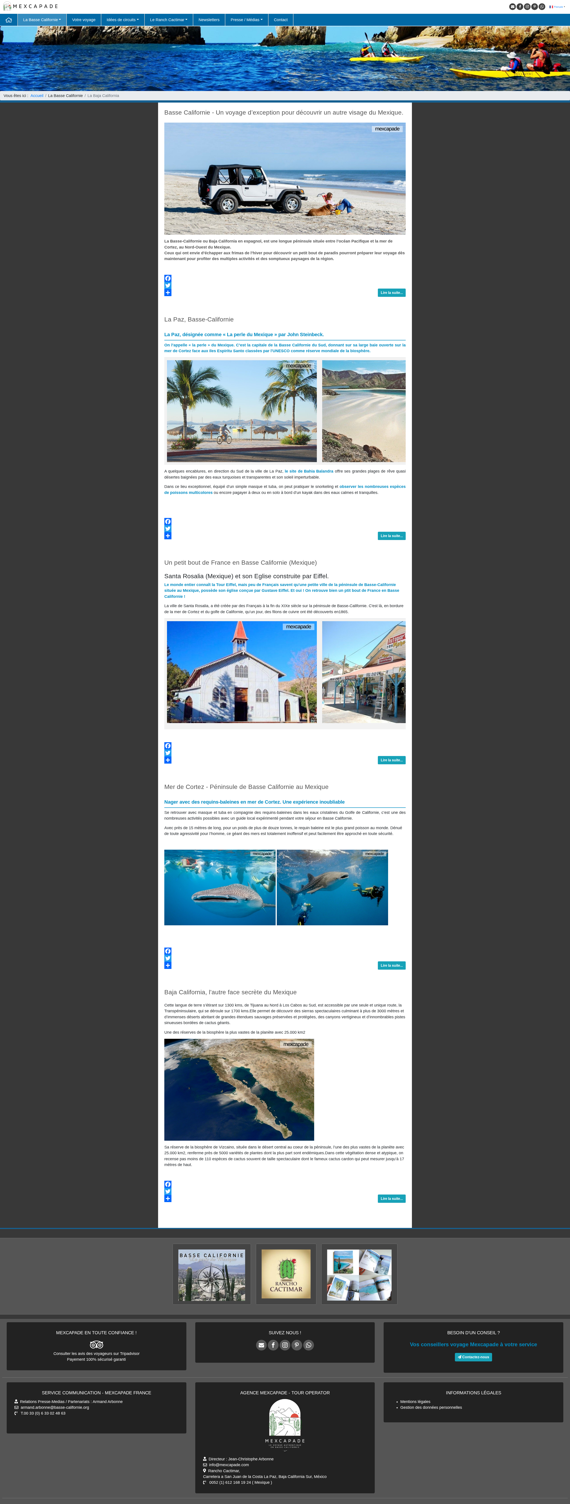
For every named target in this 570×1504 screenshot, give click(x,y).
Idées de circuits (121, 20)
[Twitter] (285, 285)
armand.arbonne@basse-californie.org (55, 1407)
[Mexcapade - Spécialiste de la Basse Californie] (9, 19)
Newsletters (209, 20)
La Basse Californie (40, 20)
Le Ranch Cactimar (167, 20)
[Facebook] (285, 278)
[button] (559, 1486)
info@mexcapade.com (229, 1465)
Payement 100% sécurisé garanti (96, 1359)
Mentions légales (415, 1401)
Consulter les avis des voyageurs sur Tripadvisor (96, 1353)
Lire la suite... (392, 293)
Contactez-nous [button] (475, 1357)
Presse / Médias (245, 20)
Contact (281, 20)
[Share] (285, 292)
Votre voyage (84, 20)
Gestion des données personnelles (431, 1407)
